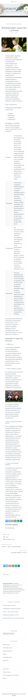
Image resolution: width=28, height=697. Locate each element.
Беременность (6, 644)
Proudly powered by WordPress (9, 694)
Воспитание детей (14, 24)
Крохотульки (14, 9)
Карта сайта (6, 669)
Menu (15, 1)
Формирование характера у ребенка (12, 608)
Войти (4, 678)
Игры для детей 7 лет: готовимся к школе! (13, 618)
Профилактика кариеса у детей (11, 615)
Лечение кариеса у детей (19, 551)
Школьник (5, 660)
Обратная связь (7, 672)
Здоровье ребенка (7, 651)
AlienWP (14, 695)
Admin (6, 537)
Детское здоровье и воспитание (11, 675)
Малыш (5, 654)
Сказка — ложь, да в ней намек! (11, 545)
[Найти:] (11, 574)
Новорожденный (7, 657)
